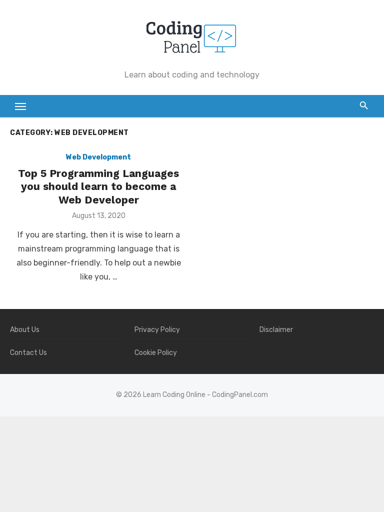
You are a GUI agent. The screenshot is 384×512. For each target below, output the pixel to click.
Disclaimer (276, 330)
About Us (25, 330)
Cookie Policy (155, 352)
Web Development (98, 157)
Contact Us (28, 352)
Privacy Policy (157, 330)
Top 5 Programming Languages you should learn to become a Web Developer (98, 186)
